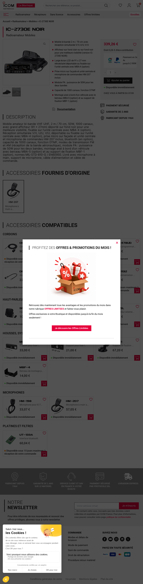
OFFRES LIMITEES (54, 308)
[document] (71, 292)
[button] (117, 242)
